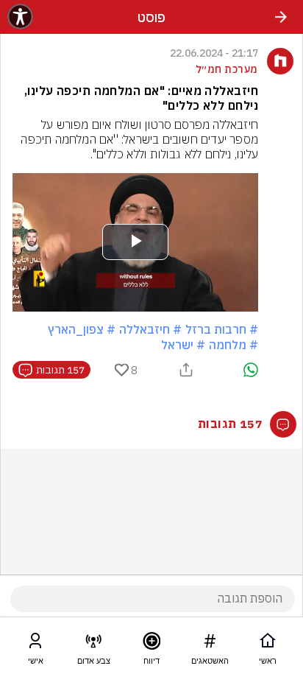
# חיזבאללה (150, 329)
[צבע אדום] (93, 644)
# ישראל (183, 345)
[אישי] (35, 644)
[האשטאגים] (209, 644)
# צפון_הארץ (81, 329)
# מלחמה (233, 345)
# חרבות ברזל (221, 329)
